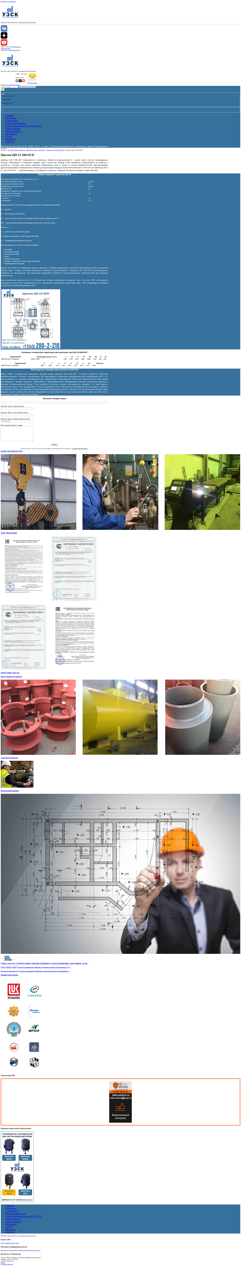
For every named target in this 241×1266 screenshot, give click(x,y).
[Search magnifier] (2, 89)
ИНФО (7, 956)
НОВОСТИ (8, 960)
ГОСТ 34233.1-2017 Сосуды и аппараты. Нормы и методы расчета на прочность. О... (36, 967)
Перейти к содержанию (8, 1)
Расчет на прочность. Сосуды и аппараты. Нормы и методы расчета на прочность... (35, 971)
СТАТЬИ (7, 958)
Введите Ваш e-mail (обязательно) (14, 413)
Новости (9, 142)
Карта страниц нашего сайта (10, 1243)
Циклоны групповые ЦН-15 (56, 150)
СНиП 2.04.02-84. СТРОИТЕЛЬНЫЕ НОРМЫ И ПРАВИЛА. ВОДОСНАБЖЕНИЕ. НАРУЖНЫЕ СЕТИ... (44, 964)
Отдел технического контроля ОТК (23, 126)
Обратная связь (6, 48)
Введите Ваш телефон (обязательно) (15, 419)
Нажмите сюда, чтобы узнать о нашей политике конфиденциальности (20, 1250)
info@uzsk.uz (17, 47)
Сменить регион (14, 50)
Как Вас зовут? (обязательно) (12, 406)
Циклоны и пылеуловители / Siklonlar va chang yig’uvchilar (26, 150)
